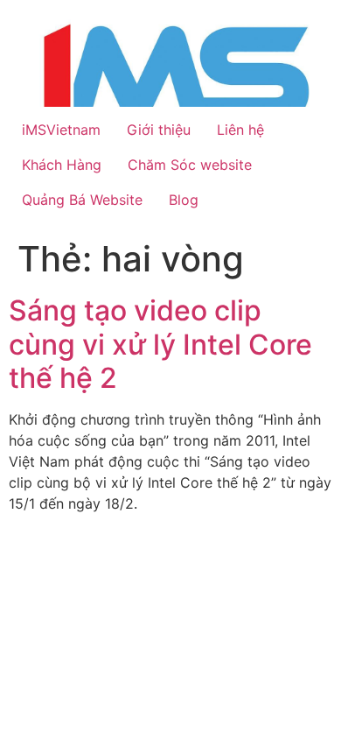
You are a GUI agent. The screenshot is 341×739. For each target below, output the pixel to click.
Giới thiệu (159, 129)
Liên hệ (240, 129)
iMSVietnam (61, 129)
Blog (183, 199)
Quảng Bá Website (82, 199)
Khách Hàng (61, 164)
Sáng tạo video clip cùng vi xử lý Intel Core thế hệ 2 (160, 344)
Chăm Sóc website (190, 164)
